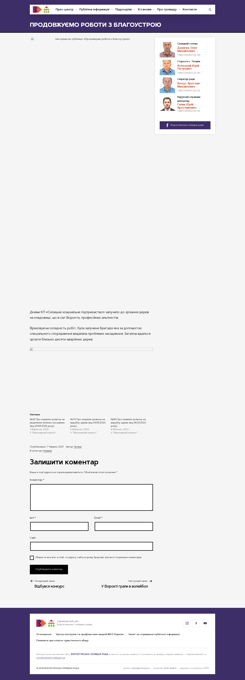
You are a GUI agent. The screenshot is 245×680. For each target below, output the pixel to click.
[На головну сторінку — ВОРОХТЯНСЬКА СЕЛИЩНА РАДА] (41, 9)
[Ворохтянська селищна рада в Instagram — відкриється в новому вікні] (187, 623)
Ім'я (33, 518)
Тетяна (78, 447)
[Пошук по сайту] (210, 9)
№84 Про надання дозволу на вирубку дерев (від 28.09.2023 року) (128, 422)
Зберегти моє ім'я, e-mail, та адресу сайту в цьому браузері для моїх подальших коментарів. (89, 557)
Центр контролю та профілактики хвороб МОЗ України (90, 634)
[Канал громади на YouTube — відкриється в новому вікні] (205, 623)
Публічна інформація (94, 9)
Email (98, 518)
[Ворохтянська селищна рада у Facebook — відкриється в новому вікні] (196, 623)
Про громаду (167, 9)
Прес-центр (65, 9)
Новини (47, 451)
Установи (144, 9)
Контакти (190, 9)
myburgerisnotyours (140, 668)
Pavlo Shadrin (170, 668)
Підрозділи (123, 9)
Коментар (37, 480)
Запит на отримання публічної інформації (154, 634)
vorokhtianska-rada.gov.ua (50, 658)
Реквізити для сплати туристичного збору (62, 641)
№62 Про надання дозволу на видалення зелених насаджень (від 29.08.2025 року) (47, 422)
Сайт (33, 538)
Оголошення (43, 634)
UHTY (206, 668)
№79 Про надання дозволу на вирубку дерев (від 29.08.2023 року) (88, 422)
